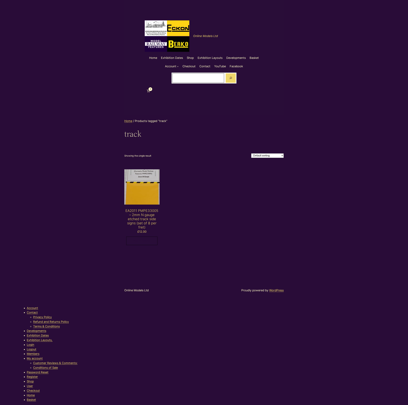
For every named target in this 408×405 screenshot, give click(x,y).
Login (30, 344)
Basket (31, 399)
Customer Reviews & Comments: (55, 363)
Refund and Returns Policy (51, 321)
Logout (31, 349)
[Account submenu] (178, 66)
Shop (30, 381)
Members (33, 353)
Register (32, 376)
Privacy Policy (42, 317)
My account (35, 358)
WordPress (276, 290)
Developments (36, 330)
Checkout (33, 390)
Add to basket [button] (141, 240)
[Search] (231, 78)
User (30, 386)
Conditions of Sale (45, 367)
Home (128, 121)
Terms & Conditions (46, 326)
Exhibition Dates (38, 335)
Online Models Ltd (205, 36)
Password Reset (37, 372)
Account (32, 308)
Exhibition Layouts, (39, 340)
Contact (32, 312)
